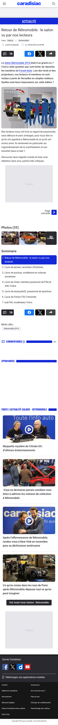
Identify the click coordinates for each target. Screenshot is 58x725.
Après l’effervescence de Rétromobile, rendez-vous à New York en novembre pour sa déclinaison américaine (25, 541)
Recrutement (6, 697)
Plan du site (35, 697)
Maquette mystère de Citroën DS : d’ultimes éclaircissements (23, 448)
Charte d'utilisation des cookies (13, 708)
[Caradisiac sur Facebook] (5, 667)
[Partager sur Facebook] (30, 53)
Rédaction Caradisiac (10, 691)
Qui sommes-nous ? (38, 691)
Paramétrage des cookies (40, 708)
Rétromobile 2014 (11, 328)
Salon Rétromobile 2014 (18, 63)
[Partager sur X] (40, 53)
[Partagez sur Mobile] (51, 53)
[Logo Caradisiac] (29, 6)
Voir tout (50, 238)
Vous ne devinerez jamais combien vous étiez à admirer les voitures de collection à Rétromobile (27, 493)
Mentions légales (8, 703)
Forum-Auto (25, 70)
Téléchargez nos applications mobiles (25, 677)
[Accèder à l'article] (29, 429)
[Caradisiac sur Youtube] (27, 667)
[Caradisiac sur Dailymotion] (20, 667)
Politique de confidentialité (41, 703)
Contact (5, 685)
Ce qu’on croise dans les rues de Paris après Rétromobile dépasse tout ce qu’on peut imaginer (27, 589)
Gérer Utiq (5, 714)
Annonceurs (35, 685)
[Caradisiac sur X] (13, 667)
